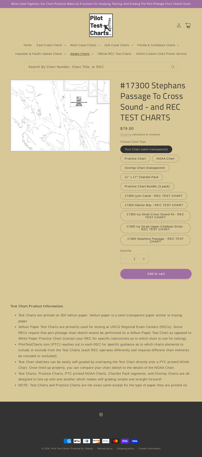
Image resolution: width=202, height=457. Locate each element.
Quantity (125, 250)
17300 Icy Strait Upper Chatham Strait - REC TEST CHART (155, 228)
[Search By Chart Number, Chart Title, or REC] (173, 66)
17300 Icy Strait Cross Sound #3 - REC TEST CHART (155, 216)
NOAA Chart (166, 158)
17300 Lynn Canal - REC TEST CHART (154, 195)
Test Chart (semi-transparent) (146, 149)
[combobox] (101, 67)
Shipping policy (125, 448)
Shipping (125, 134)
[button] (51, 45)
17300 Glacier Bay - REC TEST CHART (154, 205)
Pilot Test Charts (60, 448)
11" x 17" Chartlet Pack (141, 177)
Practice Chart (135, 158)
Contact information (149, 448)
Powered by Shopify (82, 448)
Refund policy (105, 448)
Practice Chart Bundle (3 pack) (147, 186)
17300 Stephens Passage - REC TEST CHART (155, 240)
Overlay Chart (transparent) (145, 167)
